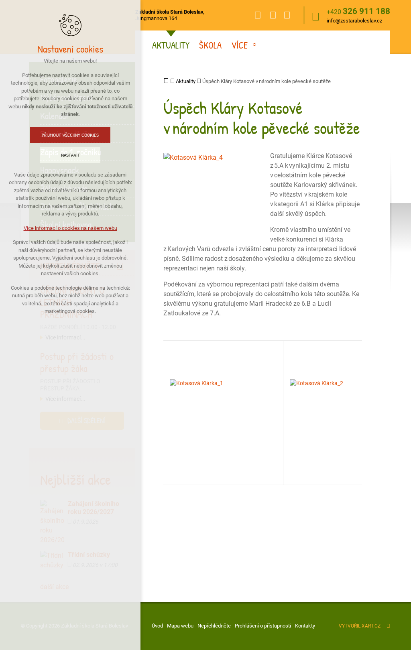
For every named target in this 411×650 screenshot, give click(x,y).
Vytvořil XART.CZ (359, 626)
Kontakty (305, 626)
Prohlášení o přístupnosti (263, 626)
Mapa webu (180, 626)
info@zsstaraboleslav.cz (354, 21)
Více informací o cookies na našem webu (70, 228)
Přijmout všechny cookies (70, 134)
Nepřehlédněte (214, 626)
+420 (358, 12)
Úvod (157, 626)
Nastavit (70, 154)
